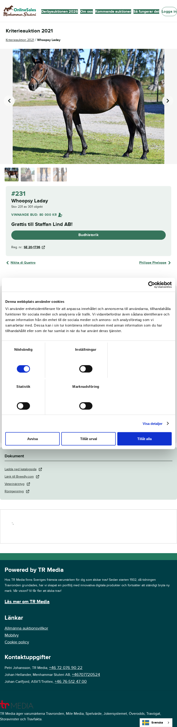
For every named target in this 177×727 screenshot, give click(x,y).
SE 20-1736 (32, 247)
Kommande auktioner (113, 11)
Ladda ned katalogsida (20, 469)
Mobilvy (12, 635)
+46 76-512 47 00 (71, 681)
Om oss (86, 11)
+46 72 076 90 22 (66, 667)
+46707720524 (86, 674)
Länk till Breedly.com (19, 477)
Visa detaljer (152, 423)
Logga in (169, 11)
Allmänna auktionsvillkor (26, 628)
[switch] (85, 369)
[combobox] (156, 722)
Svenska (157, 722)
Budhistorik (88, 235)
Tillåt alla (144, 439)
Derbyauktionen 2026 (59, 11)
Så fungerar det (146, 11)
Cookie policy (17, 642)
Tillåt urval (88, 439)
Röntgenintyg (14, 491)
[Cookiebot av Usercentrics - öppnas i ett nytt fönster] (151, 284)
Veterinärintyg (14, 484)
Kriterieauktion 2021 (20, 40)
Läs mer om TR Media (27, 601)
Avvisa (32, 439)
